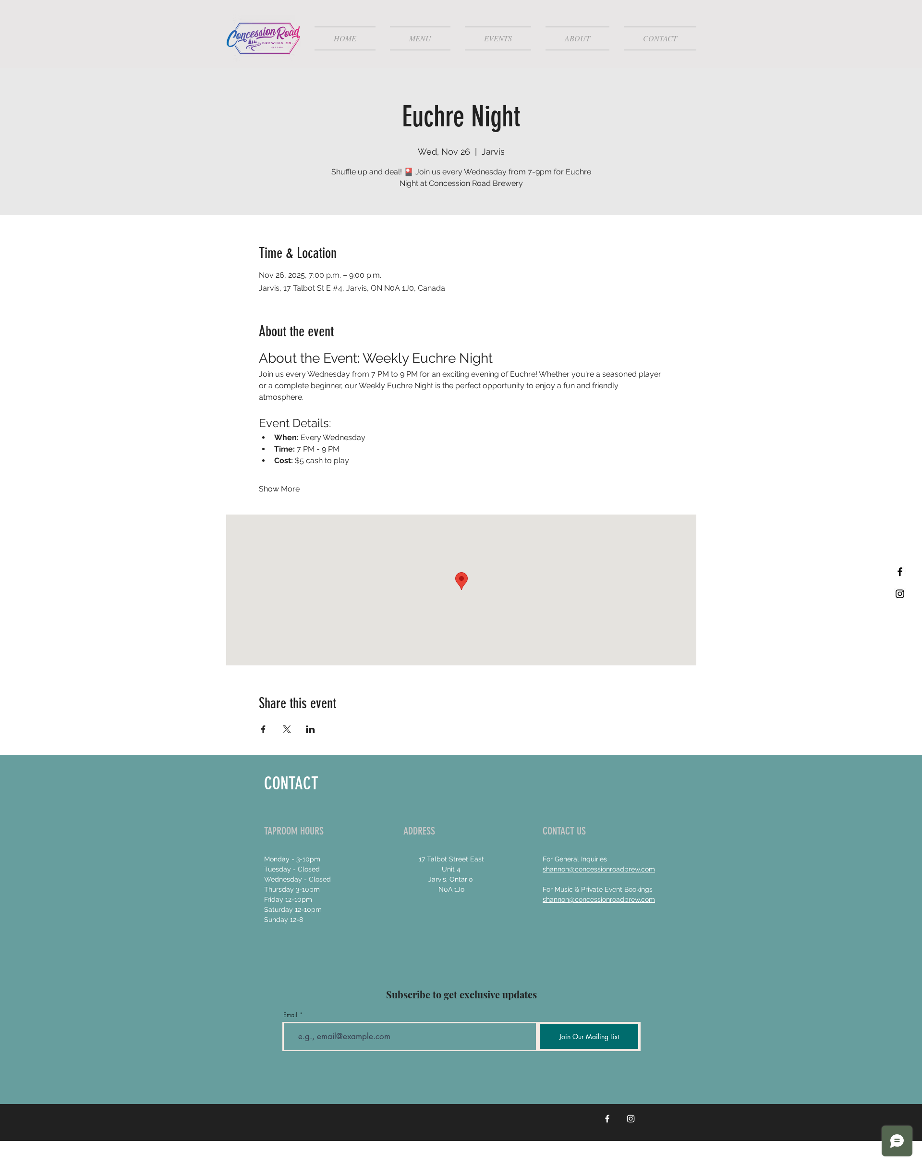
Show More (279, 488)
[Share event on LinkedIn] (310, 729)
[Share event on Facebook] (263, 729)
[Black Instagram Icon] (900, 594)
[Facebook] (607, 1119)
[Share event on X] (286, 729)
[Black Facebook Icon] (900, 571)
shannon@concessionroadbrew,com (599, 899)
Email (290, 1015)
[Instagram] (631, 1119)
